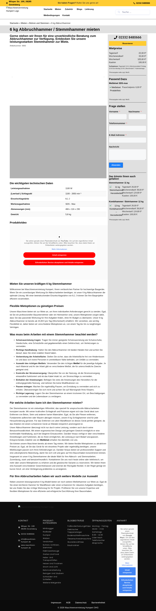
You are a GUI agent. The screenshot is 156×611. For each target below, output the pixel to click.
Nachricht (114, 147)
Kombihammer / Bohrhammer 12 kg (126, 201)
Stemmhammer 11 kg (119, 183)
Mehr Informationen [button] (59, 249)
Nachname (134, 111)
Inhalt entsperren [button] (59, 255)
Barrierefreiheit (98, 602)
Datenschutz (81, 602)
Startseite (48, 9)
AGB (68, 602)
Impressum (56, 602)
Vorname (113, 111)
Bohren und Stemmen (39, 23)
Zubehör (69, 9)
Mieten (58, 9)
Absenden (116, 165)
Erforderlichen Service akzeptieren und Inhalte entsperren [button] (59, 262)
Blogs (79, 9)
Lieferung (89, 9)
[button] (12, 77)
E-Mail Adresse (117, 135)
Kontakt (66, 15)
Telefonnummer (117, 123)
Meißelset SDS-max (118, 83)
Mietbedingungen (52, 15)
